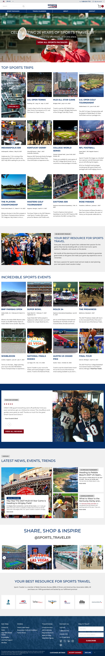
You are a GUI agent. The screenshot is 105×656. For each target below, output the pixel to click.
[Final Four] (91, 341)
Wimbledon (8, 356)
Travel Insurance (47, 627)
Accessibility (5, 637)
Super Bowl (34, 309)
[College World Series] (65, 132)
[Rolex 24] (65, 294)
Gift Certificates (47, 630)
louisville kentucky (87, 496)
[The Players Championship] (13, 186)
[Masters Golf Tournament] (39, 186)
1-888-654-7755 (86, 1)
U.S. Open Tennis (36, 100)
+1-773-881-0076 (65, 637)
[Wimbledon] (13, 341)
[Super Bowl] (39, 294)
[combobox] (13, 6)
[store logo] (52, 6)
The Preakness (87, 309)
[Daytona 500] (65, 186)
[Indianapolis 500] (13, 132)
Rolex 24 (58, 309)
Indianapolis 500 (11, 148)
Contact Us (4, 627)
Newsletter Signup (48, 638)
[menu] (52, 11)
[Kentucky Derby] (39, 132)
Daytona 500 (60, 202)
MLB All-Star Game (64, 100)
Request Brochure (47, 633)
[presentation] (4, 557)
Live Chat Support (6, 640)
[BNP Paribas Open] (13, 294)
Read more (10, 512)
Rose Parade (86, 202)
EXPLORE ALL (13, 106)
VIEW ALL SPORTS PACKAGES (52, 42)
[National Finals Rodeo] (39, 341)
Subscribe (91, 641)
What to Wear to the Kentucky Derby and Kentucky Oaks (89, 499)
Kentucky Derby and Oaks (89, 503)
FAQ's (3, 630)
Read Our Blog (46, 635)
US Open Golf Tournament (89, 470)
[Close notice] (95, 653)
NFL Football (87, 148)
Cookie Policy (23, 652)
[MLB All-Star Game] (65, 84)
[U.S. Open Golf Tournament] (91, 84)
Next (9, 424)
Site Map (4, 643)
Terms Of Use (21, 633)
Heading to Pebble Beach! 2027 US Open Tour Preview (90, 473)
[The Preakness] (91, 294)
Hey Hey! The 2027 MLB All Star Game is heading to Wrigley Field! (26, 502)
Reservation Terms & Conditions (27, 630)
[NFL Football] (91, 132)
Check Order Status (23, 627)
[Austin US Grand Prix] (65, 341)
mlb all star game (13, 498)
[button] (7, 1)
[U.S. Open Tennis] (39, 84)
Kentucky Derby (36, 148)
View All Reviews (13, 431)
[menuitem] (13, 11)
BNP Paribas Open (11, 309)
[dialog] (52, 652)
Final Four (85, 356)
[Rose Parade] (91, 186)
